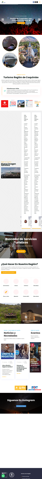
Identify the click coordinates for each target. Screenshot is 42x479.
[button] (3, 475)
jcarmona (5, 362)
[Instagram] (35, 2)
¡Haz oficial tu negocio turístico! (7, 366)
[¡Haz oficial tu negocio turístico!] (7, 351)
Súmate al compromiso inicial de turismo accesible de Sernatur (22, 368)
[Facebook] (33, 2)
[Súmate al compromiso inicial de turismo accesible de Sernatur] (22, 351)
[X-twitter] (37, 2)
